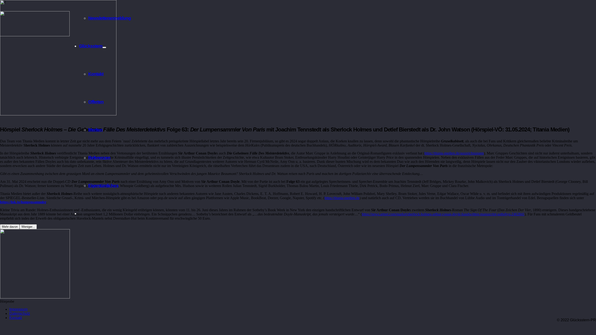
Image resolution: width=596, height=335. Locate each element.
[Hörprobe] (35, 297)
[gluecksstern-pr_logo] (35, 35)
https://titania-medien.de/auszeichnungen (454, 153)
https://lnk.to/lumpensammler (23, 202)
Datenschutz (19, 313)
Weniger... (28, 226)
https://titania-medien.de (342, 198)
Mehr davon (10, 226)
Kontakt (15, 318)
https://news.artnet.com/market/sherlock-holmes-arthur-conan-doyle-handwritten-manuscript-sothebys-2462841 (443, 214)
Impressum (18, 309)
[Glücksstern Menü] (104, 47)
